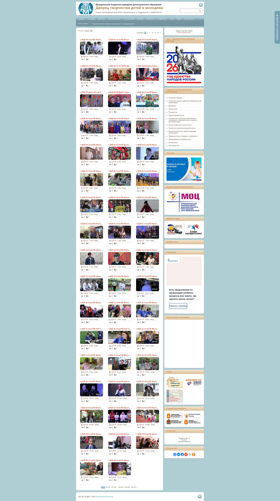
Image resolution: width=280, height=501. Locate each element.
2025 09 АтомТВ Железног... (93, 434)
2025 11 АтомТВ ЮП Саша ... (94, 329)
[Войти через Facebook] (182, 454)
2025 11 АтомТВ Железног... (93, 303)
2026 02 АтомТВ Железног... (149, 171)
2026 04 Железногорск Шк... (149, 66)
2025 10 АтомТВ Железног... (149, 355)
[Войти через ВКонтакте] (178, 454)
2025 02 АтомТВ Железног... (121, 171)
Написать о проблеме (178, 306)
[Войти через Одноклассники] (193, 454)
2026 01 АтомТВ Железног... (93, 224)
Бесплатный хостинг (103, 496)
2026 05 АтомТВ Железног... (93, 40)
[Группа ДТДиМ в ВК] (201, 5)
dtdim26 (85, 56)
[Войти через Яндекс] (186, 454)
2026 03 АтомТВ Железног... (149, 119)
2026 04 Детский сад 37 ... (92, 92)
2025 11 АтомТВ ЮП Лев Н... (122, 329)
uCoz (111, 496)
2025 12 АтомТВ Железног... (93, 250)
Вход (189, 32)
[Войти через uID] (174, 454)
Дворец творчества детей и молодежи (129, 8)
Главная (81, 31)
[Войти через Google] (190, 454)
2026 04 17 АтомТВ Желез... (121, 66)
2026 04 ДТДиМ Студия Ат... (121, 92)
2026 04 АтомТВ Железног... (121, 40)
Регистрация (182, 32)
